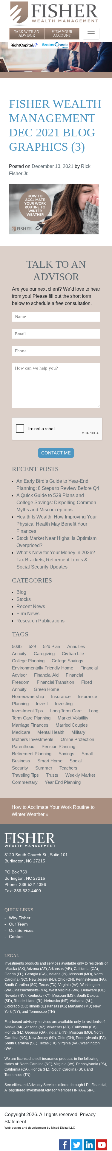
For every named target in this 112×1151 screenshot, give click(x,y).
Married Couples (72, 725)
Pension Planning (58, 746)
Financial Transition (55, 682)
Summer (43, 767)
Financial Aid (46, 674)
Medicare (21, 732)
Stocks (23, 599)
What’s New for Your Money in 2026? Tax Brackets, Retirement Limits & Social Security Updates (55, 559)
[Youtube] (101, 1144)
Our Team (18, 924)
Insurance (60, 696)
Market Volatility (73, 717)
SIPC (91, 1090)
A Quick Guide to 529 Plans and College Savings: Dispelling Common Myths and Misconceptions (56, 502)
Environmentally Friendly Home (42, 667)
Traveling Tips (25, 775)
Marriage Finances (30, 725)
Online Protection (77, 739)
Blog (21, 592)
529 (32, 646)
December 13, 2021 (52, 166)
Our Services (21, 930)
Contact (16, 936)
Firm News (27, 613)
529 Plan (51, 646)
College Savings (67, 660)
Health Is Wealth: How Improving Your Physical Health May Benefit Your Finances (56, 524)
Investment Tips (27, 710)
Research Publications (40, 620)
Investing (64, 703)
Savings (66, 753)
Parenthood (23, 746)
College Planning (28, 660)
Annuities (76, 646)
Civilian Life (73, 653)
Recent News (30, 606)
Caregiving (44, 653)
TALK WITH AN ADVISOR (26, 34)
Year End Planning (63, 782)
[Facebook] (64, 1144)
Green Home (46, 689)
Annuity (19, 653)
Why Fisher (19, 917)
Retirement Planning (31, 753)
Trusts (52, 775)
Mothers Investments (32, 739)
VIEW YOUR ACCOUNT (62, 34)
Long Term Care (66, 710)
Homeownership (28, 696)
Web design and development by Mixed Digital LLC (39, 1127)
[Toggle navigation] (91, 34)
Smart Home (49, 760)
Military (78, 732)
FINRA (77, 1090)
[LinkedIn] (89, 1144)
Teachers (68, 767)
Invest (42, 703)
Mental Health (50, 732)
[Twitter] (76, 1144)
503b (17, 646)
